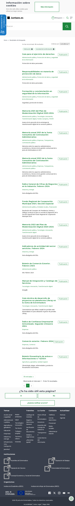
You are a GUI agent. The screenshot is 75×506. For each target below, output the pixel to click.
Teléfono (52, 415)
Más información (47, 7)
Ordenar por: (55, 44)
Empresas (40, 140)
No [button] (54, 396)
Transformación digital (29, 119)
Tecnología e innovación (45, 116)
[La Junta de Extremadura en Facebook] (49, 493)
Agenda (62, 418)
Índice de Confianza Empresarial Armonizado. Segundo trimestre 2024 (37, 324)
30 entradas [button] (29, 377)
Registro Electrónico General (30, 422)
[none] (24, 385)
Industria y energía (28, 190)
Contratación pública (28, 143)
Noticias (62, 415)
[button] (58, 18)
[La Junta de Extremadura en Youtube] (64, 493)
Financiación (53, 207)
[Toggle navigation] (26, 18)
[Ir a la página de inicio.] (12, 17)
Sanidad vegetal (43, 362)
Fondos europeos (42, 119)
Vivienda (18, 442)
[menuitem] (20, 415)
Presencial (52, 423)
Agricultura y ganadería (29, 362)
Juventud (6, 449)
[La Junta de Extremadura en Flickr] (68, 493)
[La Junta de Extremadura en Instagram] (59, 493)
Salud (16, 420)
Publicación (63, 55)
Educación (7, 430)
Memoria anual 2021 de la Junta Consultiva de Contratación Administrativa (37, 135)
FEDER (51, 119)
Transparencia (48, 140)
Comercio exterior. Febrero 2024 (37, 341)
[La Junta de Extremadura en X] (54, 493)
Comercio (32, 344)
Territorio (18, 428)
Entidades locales (42, 207)
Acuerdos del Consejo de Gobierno (42, 427)
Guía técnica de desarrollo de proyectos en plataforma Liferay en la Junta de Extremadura (39, 300)
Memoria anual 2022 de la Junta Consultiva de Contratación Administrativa (37, 161)
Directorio (41, 422)
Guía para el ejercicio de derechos (38, 54)
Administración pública (29, 57)
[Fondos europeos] (26, 493)
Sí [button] (21, 396)
